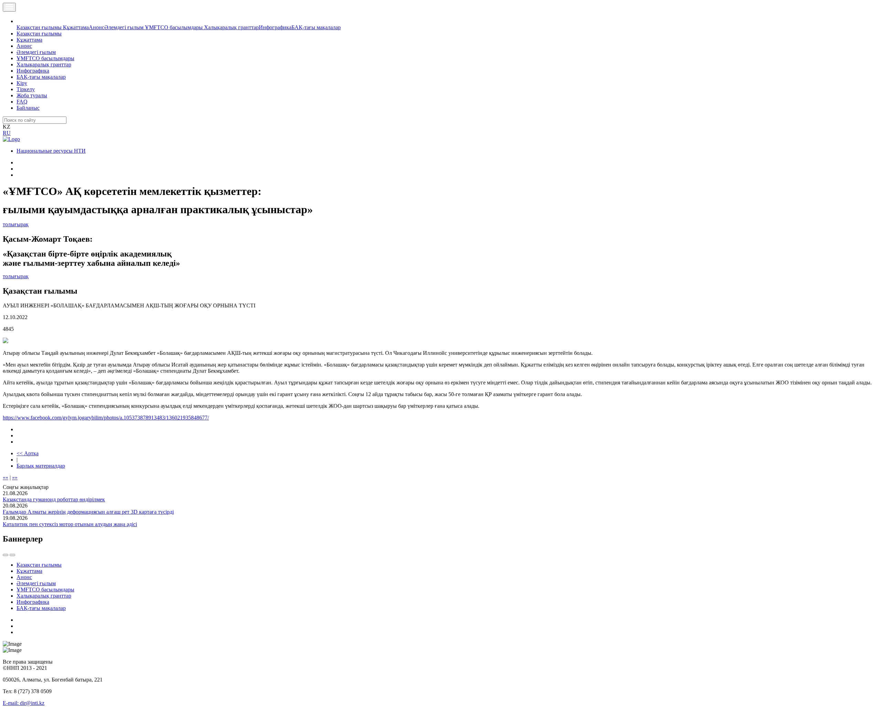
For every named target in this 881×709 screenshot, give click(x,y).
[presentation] (5, 555)
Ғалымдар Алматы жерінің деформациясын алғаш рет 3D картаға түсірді (88, 512)
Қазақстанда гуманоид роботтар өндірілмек (54, 499)
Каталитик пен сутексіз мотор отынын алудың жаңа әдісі (70, 524)
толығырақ (16, 224)
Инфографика (275, 27)
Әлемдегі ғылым (124, 27)
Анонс (96, 27)
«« (5, 477)
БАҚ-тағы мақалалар (316, 27)
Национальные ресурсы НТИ (51, 151)
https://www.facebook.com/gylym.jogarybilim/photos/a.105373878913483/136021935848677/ (106, 418)
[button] (20, 21)
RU (7, 133)
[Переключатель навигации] (9, 7)
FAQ (22, 102)
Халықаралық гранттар (231, 27)
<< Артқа (28, 453)
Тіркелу (26, 89)
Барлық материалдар (41, 466)
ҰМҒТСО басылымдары (174, 27)
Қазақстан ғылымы (40, 27)
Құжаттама (76, 27)
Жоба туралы (32, 95)
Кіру (22, 83)
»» (15, 477)
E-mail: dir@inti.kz (23, 703)
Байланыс (28, 108)
